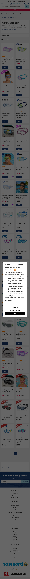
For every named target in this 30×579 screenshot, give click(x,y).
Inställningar (15, 307)
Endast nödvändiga (15, 310)
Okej (15, 313)
